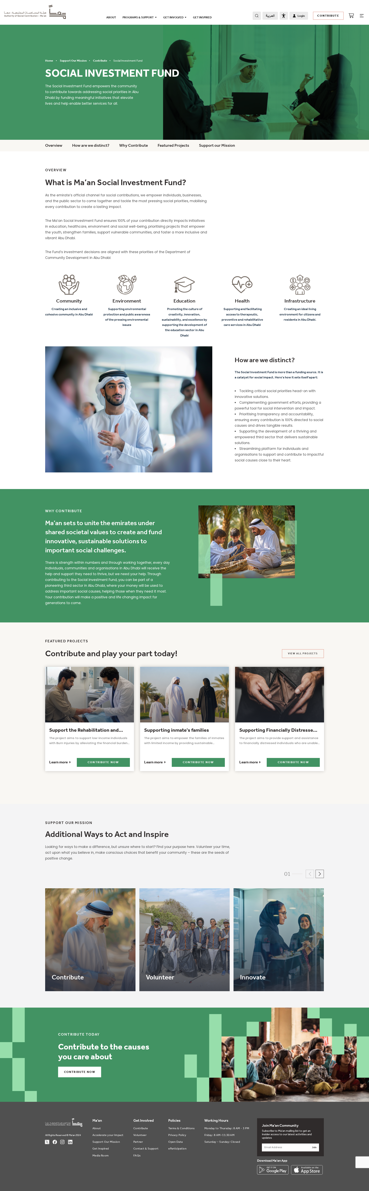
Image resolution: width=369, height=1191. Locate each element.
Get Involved (173, 17)
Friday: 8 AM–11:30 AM (219, 1135)
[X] (49, 1141)
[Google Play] (273, 1170)
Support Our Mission (106, 1142)
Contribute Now (103, 762)
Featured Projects (173, 145)
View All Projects (303, 653)
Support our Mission (217, 145)
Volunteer (140, 1135)
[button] (310, 874)
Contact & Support (146, 1148)
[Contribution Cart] (351, 15)
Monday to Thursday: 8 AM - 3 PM (226, 1128)
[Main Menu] (362, 16)
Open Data (175, 1142)
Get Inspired (202, 17)
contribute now (79, 1072)
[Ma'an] (35, 17)
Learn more (58, 762)
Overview (53, 145)
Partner (138, 1142)
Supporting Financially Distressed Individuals (277, 731)
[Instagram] (64, 1141)
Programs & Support (138, 17)
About (111, 17)
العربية (270, 15)
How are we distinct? (90, 145)
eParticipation (177, 1148)
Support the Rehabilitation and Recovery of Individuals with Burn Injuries (86, 731)
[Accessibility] (284, 15)
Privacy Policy (177, 1135)
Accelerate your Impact (108, 1135)
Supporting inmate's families (176, 730)
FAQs (137, 1155)
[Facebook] (57, 1141)
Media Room (100, 1155)
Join (314, 1147)
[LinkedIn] (72, 1141)
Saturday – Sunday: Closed (222, 1142)
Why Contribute (133, 145)
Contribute (328, 16)
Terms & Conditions (181, 1128)
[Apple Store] (307, 1170)
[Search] (257, 16)
